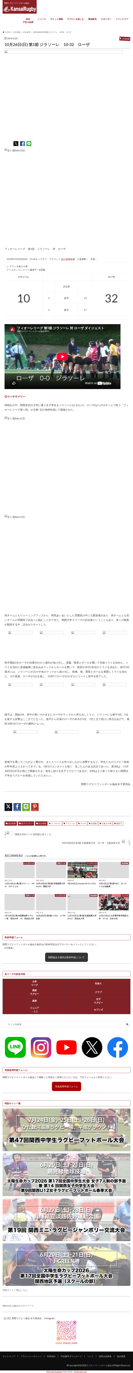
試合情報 (42, 823)
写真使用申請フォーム (66, 1086)
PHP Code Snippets (54, 1372)
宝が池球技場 (68, 259)
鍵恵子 (119, 823)
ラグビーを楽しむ (75, 19)
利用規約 (51, 1356)
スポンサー (106, 19)
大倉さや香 (106, 823)
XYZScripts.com (80, 1372)
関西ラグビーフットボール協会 (97, 1365)
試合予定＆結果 (28, 21)
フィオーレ (56, 823)
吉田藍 (94, 823)
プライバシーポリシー (31, 1356)
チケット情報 (56, 19)
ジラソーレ (70, 823)
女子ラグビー (27, 823)
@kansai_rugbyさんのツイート (18, 1305)
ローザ (83, 823)
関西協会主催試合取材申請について (66, 957)
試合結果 (12, 823)
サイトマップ (9, 1356)
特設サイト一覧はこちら (15, 1290)
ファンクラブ (122, 19)
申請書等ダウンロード (71, 1356)
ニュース (42, 19)
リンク (90, 1356)
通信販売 (92, 19)
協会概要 (121, 1356)
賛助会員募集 (105, 1356)
